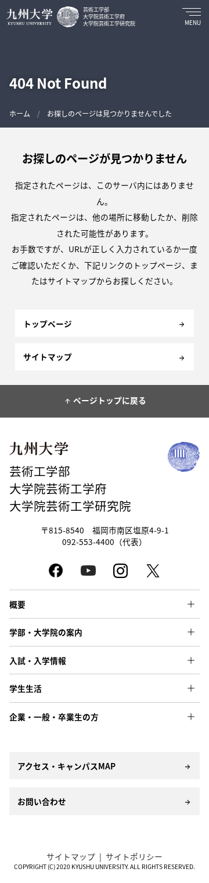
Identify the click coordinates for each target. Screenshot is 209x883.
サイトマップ (70, 856)
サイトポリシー (134, 856)
